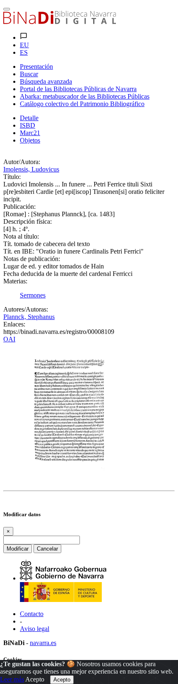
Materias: (15, 281)
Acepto (34, 679)
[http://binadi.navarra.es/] (59, 21)
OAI (9, 339)
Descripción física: (27, 221)
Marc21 (30, 132)
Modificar (18, 549)
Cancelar (47, 549)
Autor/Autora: (21, 161)
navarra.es (43, 642)
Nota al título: (21, 236)
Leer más (12, 679)
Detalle (29, 117)
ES (24, 52)
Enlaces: (14, 324)
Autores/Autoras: (25, 309)
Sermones (33, 295)
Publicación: (19, 206)
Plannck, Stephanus (29, 316)
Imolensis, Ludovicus (31, 169)
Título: (12, 176)
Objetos (30, 140)
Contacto (31, 613)
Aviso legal (34, 628)
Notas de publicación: (31, 258)
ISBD (27, 125)
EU (24, 44)
